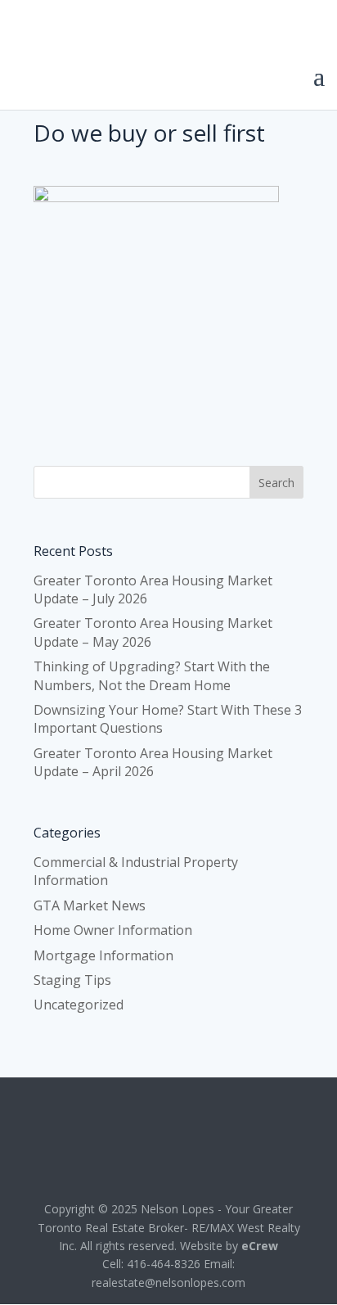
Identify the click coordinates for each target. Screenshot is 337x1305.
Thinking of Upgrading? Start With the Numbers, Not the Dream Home (152, 675)
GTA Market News (90, 905)
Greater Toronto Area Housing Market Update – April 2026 (153, 762)
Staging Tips (72, 980)
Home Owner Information (113, 930)
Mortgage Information (103, 955)
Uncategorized (79, 1005)
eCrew (259, 1245)
